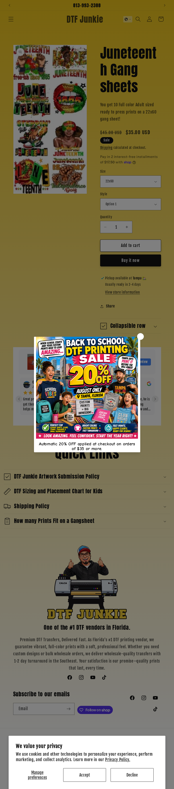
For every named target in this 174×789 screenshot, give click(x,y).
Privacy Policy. (117, 759)
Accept (84, 775)
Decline (132, 775)
